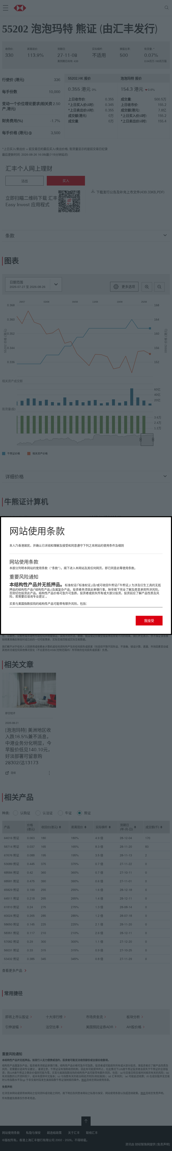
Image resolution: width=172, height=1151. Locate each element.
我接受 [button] (149, 621)
